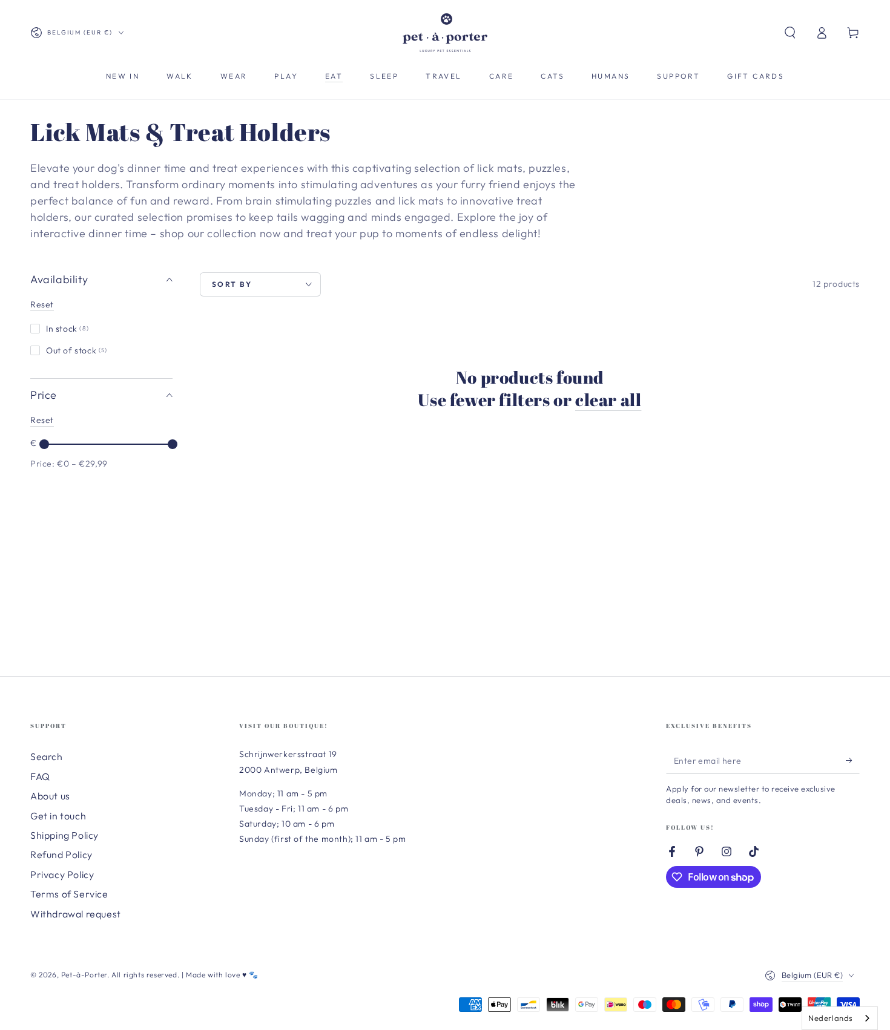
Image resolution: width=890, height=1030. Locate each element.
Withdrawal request (75, 914)
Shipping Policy (64, 835)
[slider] (44, 444)
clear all (608, 399)
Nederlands (830, 1018)
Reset (42, 304)
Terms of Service (69, 894)
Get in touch (58, 816)
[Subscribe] (853, 760)
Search (46, 756)
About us (50, 796)
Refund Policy (61, 854)
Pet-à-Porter (84, 974)
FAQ (40, 776)
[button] (790, 32)
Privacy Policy (62, 874)
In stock (67, 328)
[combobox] (840, 1018)
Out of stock (77, 350)
